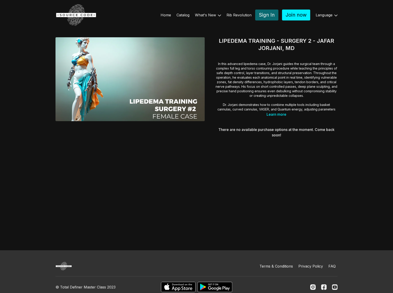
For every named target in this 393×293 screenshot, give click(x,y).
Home (166, 15)
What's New (206, 15)
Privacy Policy (310, 266)
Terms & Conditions (276, 266)
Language (325, 15)
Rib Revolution (239, 15)
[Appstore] (178, 287)
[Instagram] (313, 287)
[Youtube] (335, 287)
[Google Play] (214, 287)
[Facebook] (324, 287)
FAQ (332, 266)
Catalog (182, 15)
